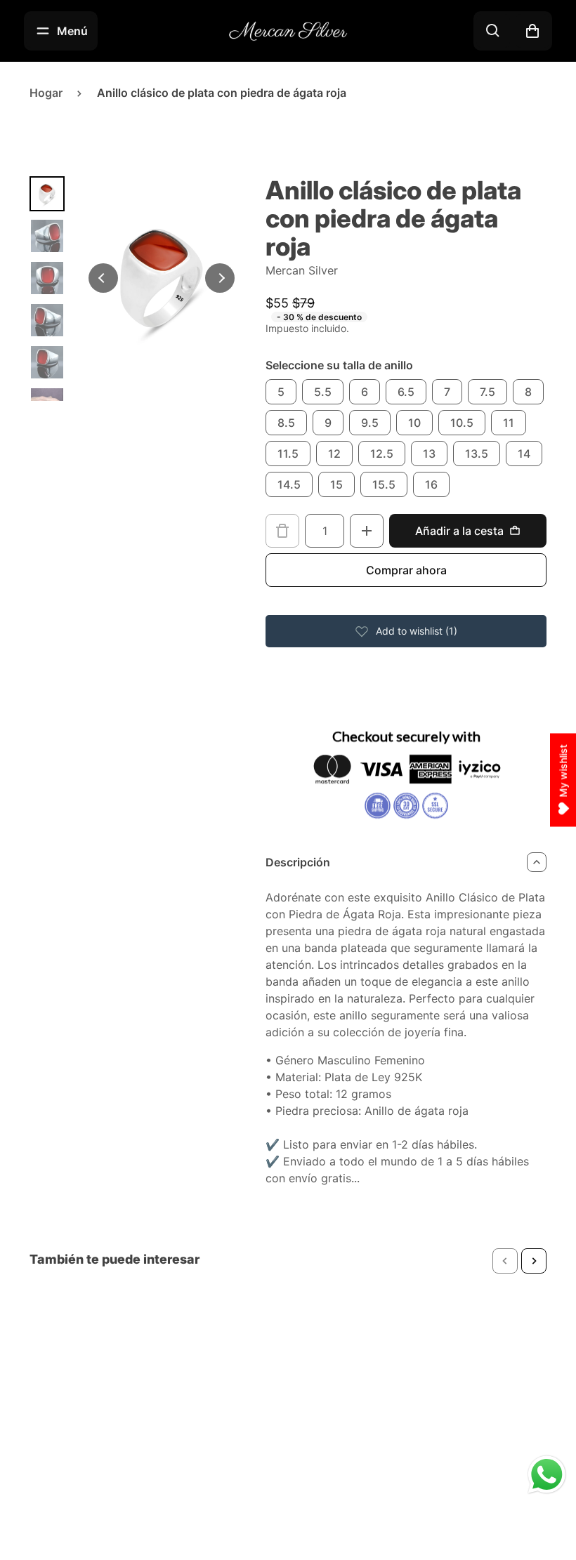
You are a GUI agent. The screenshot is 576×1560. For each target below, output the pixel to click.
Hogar (46, 93)
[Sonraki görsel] (220, 278)
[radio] (281, 391)
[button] (505, 1261)
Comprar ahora (406, 570)
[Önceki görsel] (103, 278)
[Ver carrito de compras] (532, 31)
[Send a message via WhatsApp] (547, 1475)
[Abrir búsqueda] (493, 31)
